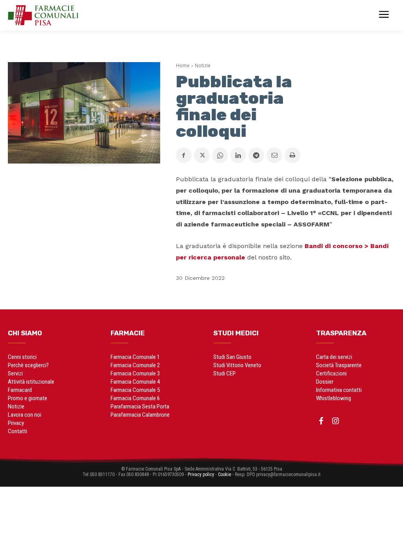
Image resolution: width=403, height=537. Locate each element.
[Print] (292, 155)
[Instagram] (335, 421)
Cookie (224, 474)
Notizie (203, 65)
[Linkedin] (238, 155)
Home (183, 65)
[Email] (274, 155)
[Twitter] (202, 155)
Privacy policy (201, 474)
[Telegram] (256, 155)
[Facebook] (184, 155)
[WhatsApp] (220, 155)
